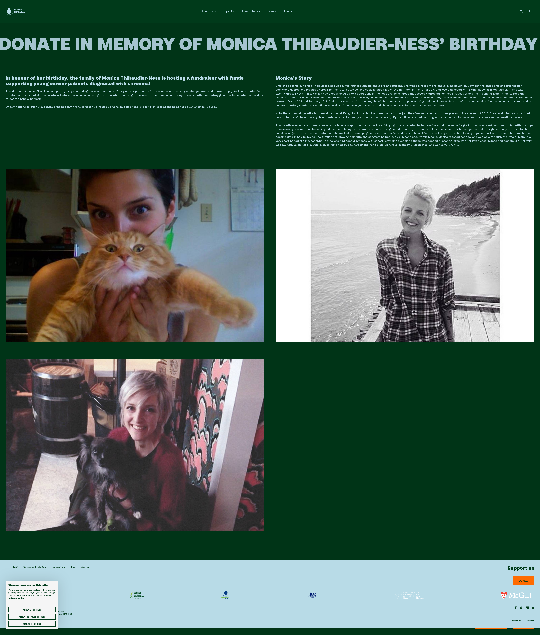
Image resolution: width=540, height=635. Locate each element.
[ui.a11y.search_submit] (521, 11)
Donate (523, 580)
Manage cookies (32, 624)
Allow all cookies (32, 610)
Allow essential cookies (32, 617)
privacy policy (16, 598)
